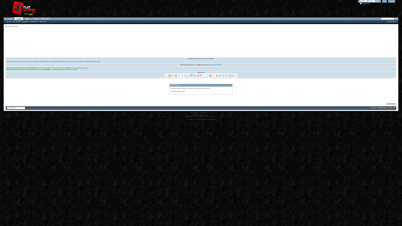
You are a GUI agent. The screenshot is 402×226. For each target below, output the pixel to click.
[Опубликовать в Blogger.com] (213, 75)
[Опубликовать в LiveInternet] (235, 75)
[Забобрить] (216, 75)
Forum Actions (33, 21)
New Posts (9, 21)
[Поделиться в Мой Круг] (188, 75)
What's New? (45, 19)
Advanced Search (391, 21)
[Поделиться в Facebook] (191, 75)
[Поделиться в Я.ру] (182, 75)
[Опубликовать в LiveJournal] (204, 75)
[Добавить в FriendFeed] (226, 75)
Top (394, 108)
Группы (36, 19)
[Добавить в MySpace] (201, 75)
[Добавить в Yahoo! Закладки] (210, 75)
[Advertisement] (68, 42)
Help (384, 1)
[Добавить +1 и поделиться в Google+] (198, 75)
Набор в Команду (83, 68)
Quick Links (43, 21)
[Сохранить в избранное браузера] (166, 75)
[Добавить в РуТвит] (185, 75)
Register (391, 1)
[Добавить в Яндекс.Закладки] (179, 75)
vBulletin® (200, 115)
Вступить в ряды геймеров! (206, 58)
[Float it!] (223, 75)
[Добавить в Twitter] (194, 75)
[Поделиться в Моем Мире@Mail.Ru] (169, 75)
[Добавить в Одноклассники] (172, 75)
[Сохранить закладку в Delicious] (220, 75)
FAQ (14, 21)
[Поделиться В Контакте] (176, 75)
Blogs (27, 19)
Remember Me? (365, 3)
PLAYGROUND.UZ (382, 108)
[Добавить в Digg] (207, 75)
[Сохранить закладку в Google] (229, 75)
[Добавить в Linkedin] (232, 75)
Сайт (10, 19)
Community (25, 21)
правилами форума (216, 64)
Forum (19, 19)
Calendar (18, 21)
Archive (390, 108)
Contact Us (374, 108)
